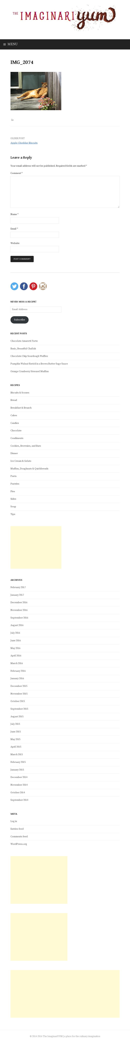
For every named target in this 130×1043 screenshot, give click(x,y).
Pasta (13, 476)
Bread (13, 400)
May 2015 (15, 739)
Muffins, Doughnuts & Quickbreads (29, 468)
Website (14, 243)
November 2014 (18, 784)
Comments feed (19, 836)
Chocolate (15, 430)
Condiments (16, 438)
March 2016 (16, 663)
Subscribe (19, 319)
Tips (12, 514)
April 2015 (15, 746)
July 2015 (15, 724)
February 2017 (18, 587)
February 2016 (18, 671)
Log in (13, 821)
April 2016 (15, 655)
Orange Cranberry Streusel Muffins (29, 371)
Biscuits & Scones (19, 392)
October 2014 (17, 792)
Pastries (14, 483)
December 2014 (18, 777)
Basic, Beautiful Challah (23, 348)
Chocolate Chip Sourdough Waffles (29, 356)
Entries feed (17, 828)
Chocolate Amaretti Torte (24, 341)
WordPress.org (18, 844)
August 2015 (16, 716)
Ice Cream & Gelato (20, 461)
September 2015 (19, 708)
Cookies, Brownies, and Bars (25, 445)
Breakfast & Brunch (20, 407)
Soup (13, 506)
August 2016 (16, 625)
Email (14, 228)
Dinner (14, 453)
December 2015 (18, 686)
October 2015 (17, 701)
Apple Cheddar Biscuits (24, 143)
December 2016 (18, 602)
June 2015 (15, 731)
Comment (16, 173)
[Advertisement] (35, 547)
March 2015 (16, 754)
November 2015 (18, 693)
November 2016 (18, 610)
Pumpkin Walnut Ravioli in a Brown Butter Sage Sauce (39, 363)
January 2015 (17, 769)
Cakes (13, 415)
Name (14, 214)
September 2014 (19, 800)
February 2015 (18, 762)
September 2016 (19, 617)
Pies (12, 491)
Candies (14, 423)
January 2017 (17, 595)
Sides (13, 499)
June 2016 (15, 640)
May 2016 (15, 648)
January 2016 (17, 678)
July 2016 (15, 632)
